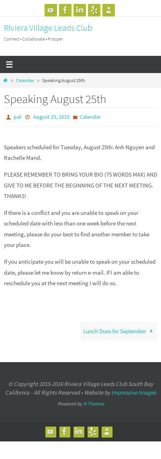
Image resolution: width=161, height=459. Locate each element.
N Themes (93, 402)
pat (17, 116)
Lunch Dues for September (115, 329)
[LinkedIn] (79, 10)
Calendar (25, 80)
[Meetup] (108, 10)
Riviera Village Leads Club (48, 27)
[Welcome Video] (51, 10)
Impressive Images (133, 391)
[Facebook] (65, 10)
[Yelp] (94, 10)
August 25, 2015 (51, 116)
